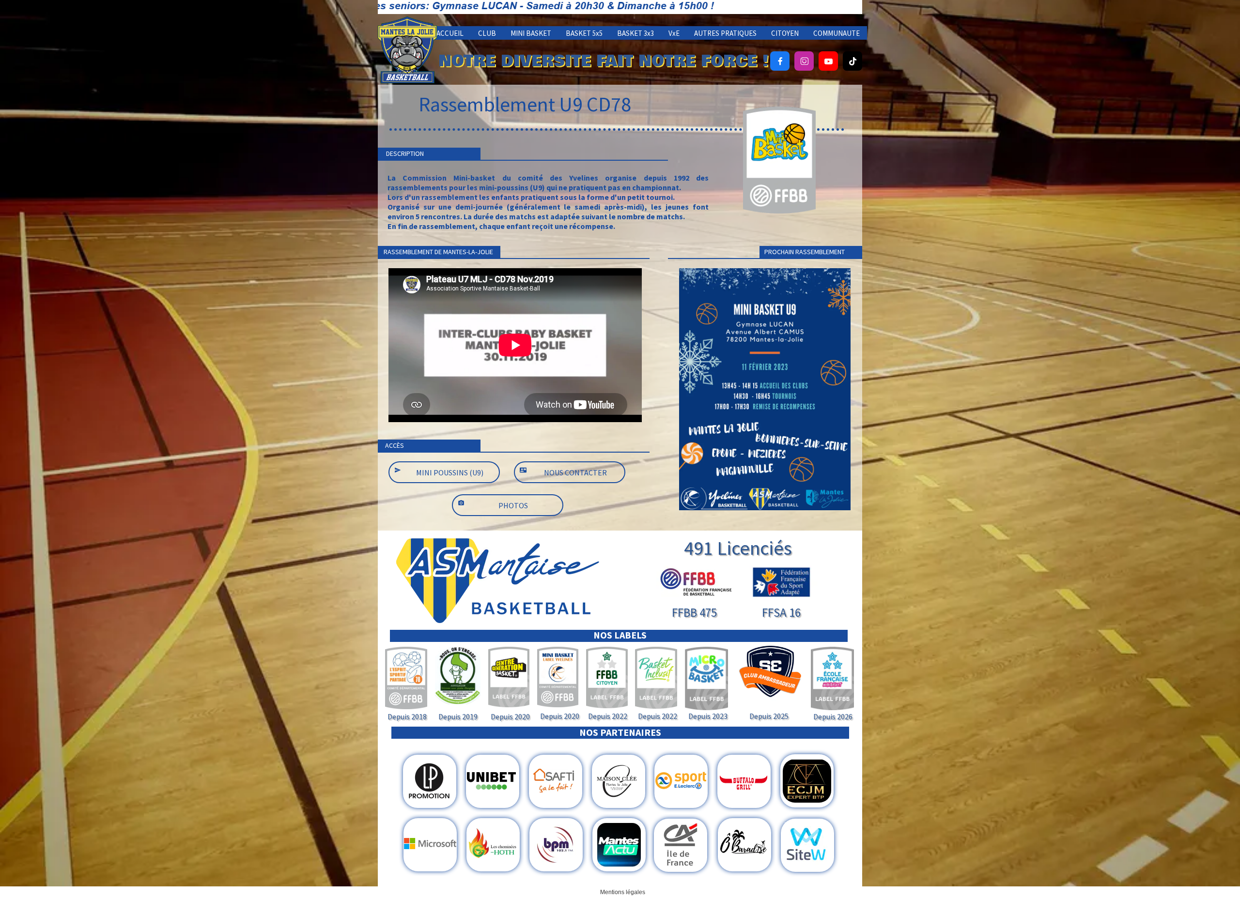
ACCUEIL (450, 33)
